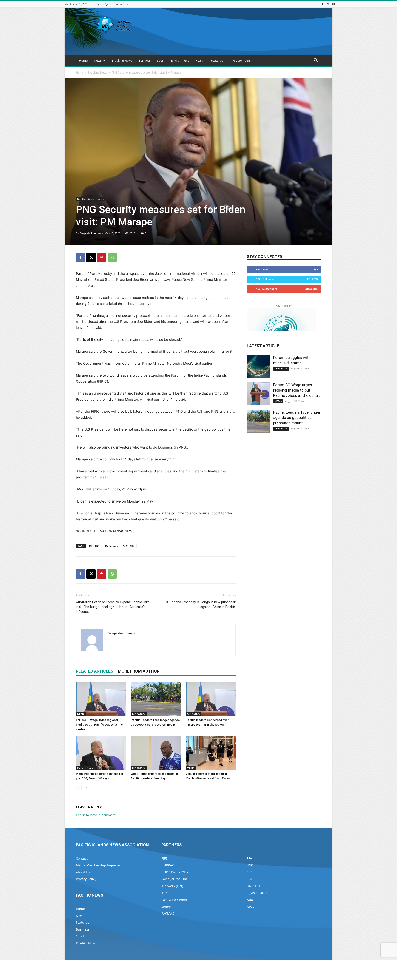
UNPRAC (167, 865)
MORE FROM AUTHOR (138, 671)
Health (199, 60)
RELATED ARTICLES (94, 671)
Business (144, 60)
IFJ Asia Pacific (257, 893)
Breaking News (122, 60)
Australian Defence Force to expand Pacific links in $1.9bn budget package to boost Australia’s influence (113, 607)
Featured (217, 60)
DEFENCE (94, 546)
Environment (180, 60)
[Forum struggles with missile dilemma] (258, 366)
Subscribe (311, 288)
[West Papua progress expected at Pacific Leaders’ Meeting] (156, 753)
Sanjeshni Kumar (90, 233)
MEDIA (81, 714)
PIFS (164, 858)
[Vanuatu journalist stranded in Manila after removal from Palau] (211, 753)
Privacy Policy (86, 879)
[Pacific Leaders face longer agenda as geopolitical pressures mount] (156, 699)
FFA (249, 858)
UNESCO (253, 886)
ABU (250, 900)
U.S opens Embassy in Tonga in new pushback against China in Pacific (201, 604)
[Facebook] (322, 4)
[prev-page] (79, 787)
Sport (160, 60)
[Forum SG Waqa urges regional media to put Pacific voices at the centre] (101, 699)
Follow (312, 279)
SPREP (166, 906)
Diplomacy (111, 546)
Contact (82, 858)
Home (83, 60)
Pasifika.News (86, 943)
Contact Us (121, 4)
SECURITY (129, 546)
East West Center (174, 900)
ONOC (251, 879)
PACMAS (167, 913)
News (98, 60)
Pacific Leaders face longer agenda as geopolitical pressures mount (296, 417)
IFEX (164, 893)
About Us (83, 872)
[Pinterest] (101, 257)
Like (315, 269)
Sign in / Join (103, 4)
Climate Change (86, 768)
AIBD (250, 906)
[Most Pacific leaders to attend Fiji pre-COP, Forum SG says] (101, 753)
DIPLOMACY (138, 714)
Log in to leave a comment (96, 815)
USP (250, 865)
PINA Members (240, 60)
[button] (315, 61)
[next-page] (86, 787)
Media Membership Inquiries (98, 865)
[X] (328, 4)
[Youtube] (333, 4)
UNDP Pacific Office (176, 872)
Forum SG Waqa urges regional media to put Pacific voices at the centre (99, 724)
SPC (249, 872)
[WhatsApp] (112, 257)
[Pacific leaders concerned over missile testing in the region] (211, 699)
